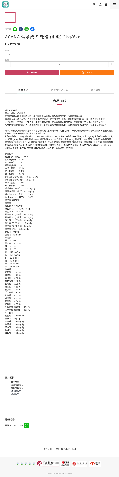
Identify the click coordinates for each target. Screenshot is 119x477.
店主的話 (15, 382)
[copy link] (32, 29)
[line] (15, 29)
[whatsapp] (26, 29)
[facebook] (21, 29)
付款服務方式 (17, 388)
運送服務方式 (17, 385)
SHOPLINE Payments (64, 474)
